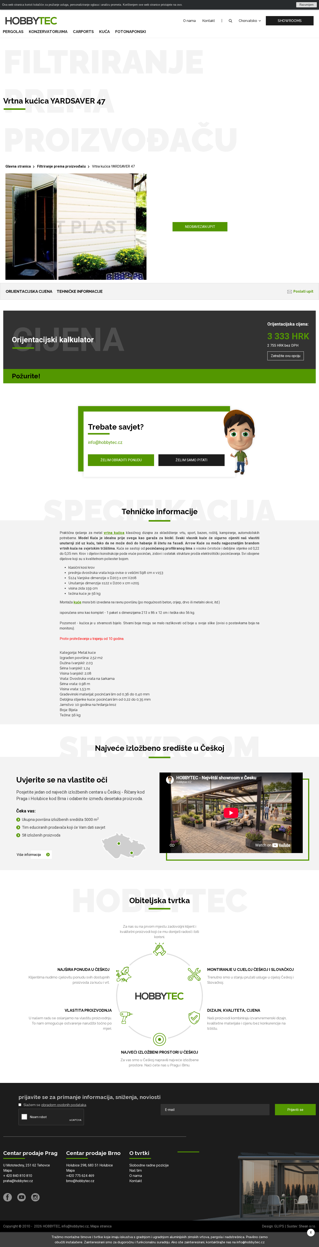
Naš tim (135, 1170)
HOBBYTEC (51, 1226)
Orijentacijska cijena (29, 291)
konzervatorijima (48, 31)
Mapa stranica (101, 1226)
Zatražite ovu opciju (285, 356)
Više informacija (29, 855)
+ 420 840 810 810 (17, 1176)
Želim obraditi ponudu (121, 460)
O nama (189, 21)
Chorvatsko (248, 21)
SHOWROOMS (290, 21)
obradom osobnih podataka (63, 1105)
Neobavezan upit (200, 227)
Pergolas (13, 31)
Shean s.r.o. (307, 1226)
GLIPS (279, 1226)
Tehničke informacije (80, 291)
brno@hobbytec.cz (80, 1181)
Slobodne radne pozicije (149, 1165)
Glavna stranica (18, 166)
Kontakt (208, 21)
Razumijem (306, 4)
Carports (83, 31)
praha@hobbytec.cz (18, 1181)
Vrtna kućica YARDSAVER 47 (113, 166)
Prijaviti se (295, 1110)
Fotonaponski (130, 31)
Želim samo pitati (191, 460)
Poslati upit (303, 291)
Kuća (104, 31)
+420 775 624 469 (80, 1176)
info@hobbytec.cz (105, 442)
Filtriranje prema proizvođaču (61, 166)
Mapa (7, 1170)
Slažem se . (55, 1105)
